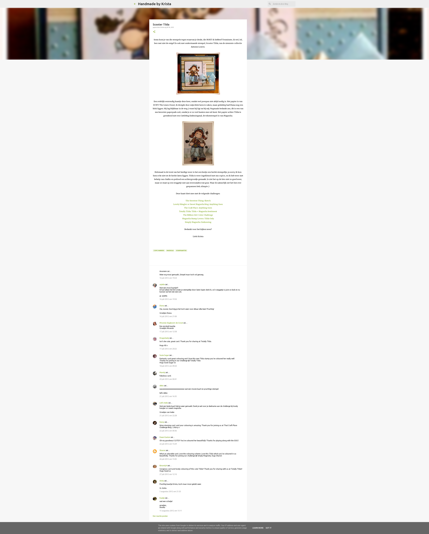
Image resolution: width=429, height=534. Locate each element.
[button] (154, 31)
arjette (162, 284)
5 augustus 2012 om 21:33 (170, 491)
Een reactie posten (160, 516)
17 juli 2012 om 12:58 (168, 332)
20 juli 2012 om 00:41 (168, 379)
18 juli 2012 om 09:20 (168, 366)
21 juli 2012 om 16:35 (168, 396)
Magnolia (170, 250)
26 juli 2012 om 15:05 (168, 459)
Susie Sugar (164, 355)
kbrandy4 (163, 466)
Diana (162, 306)
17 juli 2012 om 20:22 (168, 349)
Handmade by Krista (154, 4)
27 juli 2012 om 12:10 (168, 474)
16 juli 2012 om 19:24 (168, 278)
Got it (268, 528)
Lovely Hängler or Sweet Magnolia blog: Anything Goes (198, 204)
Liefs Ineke (164, 403)
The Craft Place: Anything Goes (198, 208)
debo (162, 386)
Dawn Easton (165, 437)
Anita (162, 481)
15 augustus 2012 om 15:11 (171, 511)
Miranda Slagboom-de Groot (171, 323)
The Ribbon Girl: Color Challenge (198, 215)
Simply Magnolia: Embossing (198, 222)
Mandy (162, 372)
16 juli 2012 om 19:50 (168, 299)
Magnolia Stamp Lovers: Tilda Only (198, 218)
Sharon (162, 450)
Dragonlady (164, 338)
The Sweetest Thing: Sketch (198, 201)
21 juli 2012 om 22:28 (168, 416)
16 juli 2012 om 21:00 (168, 316)
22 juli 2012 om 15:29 (168, 444)
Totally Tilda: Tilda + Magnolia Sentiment (198, 211)
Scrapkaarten (181, 250)
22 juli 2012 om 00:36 (168, 431)
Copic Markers (159, 250)
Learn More (257, 528)
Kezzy (162, 422)
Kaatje (162, 498)
